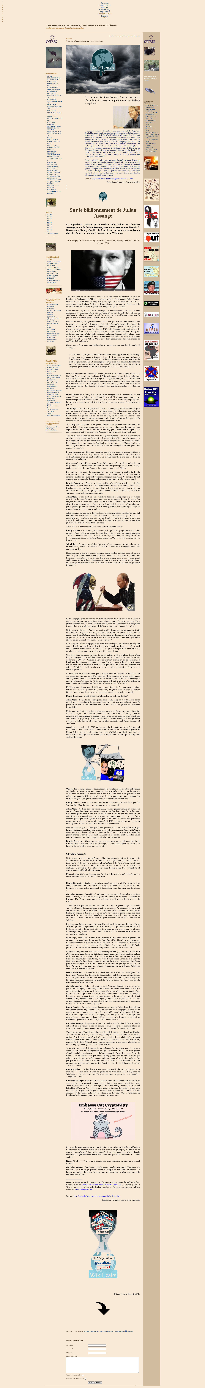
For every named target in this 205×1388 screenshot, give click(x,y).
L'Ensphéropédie (52, 386)
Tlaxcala (49, 413)
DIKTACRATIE (51, 265)
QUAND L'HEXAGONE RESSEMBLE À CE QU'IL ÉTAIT (54, 128)
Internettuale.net (52, 383)
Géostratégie (51, 320)
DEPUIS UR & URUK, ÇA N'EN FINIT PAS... (152, 136)
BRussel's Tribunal (52, 369)
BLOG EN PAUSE (52, 91)
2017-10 (49, 226)
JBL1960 (148, 151)
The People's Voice (52, 410)
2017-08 (49, 230)
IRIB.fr (49, 327)
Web (101, 1331)
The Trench (50, 411)
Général (92, 1331)
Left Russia (50, 388)
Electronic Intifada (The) (54, 375)
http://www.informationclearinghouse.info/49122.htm (112, 179)
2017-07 (49, 231)
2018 (155, 149)
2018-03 (49, 216)
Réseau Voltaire (52, 339)
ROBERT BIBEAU (151, 105)
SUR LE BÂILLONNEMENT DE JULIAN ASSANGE (53, 78)
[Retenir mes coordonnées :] (83, 1375)
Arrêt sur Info (49, 428)
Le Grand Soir (51, 329)
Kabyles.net (50, 385)
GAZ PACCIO (51, 116)
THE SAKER (51, 279)
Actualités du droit (52, 304)
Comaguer (50, 314)
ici (148, 80)
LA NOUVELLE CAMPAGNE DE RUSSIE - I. (54, 112)
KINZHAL (50, 137)
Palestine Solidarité (53, 392)
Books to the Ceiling (53, 367)
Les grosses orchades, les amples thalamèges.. (82, 25)
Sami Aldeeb (51, 400)
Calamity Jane (150, 120)
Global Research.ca (53, 322)
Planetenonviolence (53, 335)
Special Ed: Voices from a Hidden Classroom (101, 1185)
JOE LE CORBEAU (52, 267)
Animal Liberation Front (54, 365)
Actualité (86, 1331)
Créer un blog (104, 10)
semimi (148, 140)
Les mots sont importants (54, 390)
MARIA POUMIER (52, 271)
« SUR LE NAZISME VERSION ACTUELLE (120, 36)
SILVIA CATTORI (52, 277)
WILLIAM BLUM (51, 283)
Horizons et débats (52, 324)
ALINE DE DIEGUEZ (53, 263)
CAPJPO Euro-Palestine (54, 310)
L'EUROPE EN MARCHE (54, 118)
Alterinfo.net (50, 306)
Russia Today (51, 398)
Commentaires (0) (119, 1331)
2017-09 (49, 228)
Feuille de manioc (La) (53, 377)
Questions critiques (52, 394)
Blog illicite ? (105, 12)
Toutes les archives (52, 233)
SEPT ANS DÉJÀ (52, 164)
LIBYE (49, 120)
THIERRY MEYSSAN (53, 281)
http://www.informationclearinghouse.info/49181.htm (97, 1196)
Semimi (148, 113)
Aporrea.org (50, 308)
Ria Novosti (50, 341)
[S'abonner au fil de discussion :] (85, 1379)
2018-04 (49, 214)
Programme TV (105, 5)
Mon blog (104, 7)
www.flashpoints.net (83, 1189)
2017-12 (49, 222)
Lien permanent (108, 1331)
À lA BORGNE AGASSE (54, 180)
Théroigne (149, 149)
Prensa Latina (51, 337)
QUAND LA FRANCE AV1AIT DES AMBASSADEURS (53, 168)
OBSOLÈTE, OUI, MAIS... (54, 132)
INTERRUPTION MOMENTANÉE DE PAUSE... (53, 83)
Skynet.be (105, 3)
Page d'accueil (136, 36)
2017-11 (49, 224)
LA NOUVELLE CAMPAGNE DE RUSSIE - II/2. (54, 107)
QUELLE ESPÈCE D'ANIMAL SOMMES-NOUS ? (53, 141)
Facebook (130, 1331)
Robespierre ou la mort (54, 396)
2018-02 (49, 218)
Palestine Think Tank (53, 333)
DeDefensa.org (51, 371)
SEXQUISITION (51, 162)
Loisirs (97, 1331)
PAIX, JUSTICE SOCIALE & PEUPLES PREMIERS (53, 191)
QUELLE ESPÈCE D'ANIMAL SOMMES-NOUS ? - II (53, 147)
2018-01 (49, 220)
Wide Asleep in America (54, 415)
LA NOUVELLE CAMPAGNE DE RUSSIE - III (54, 95)
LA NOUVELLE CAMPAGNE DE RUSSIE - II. (54, 101)
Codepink (50, 312)
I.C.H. (49, 325)
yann (147, 134)
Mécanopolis (51, 331)
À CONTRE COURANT (54, 261)
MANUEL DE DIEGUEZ (54, 269)
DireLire (49, 373)
